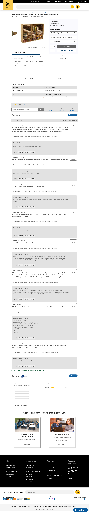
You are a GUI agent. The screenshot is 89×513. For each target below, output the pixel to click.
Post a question (72, 114)
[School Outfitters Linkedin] (54, 499)
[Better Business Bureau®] (85, 499)
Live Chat (70, 1)
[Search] (72, 6)
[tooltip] (19, 376)
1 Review (26, 105)
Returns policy (30, 479)
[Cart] (78, 7)
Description (29, 78)
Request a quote (10, 474)
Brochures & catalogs (53, 468)
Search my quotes (10, 482)
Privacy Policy (12, 506)
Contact (33, 471)
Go (78, 492)
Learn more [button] (61, 444)
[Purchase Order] (21, 499)
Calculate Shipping (66, 50)
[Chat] (66, 1)
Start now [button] (26, 444)
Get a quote (83, 1)
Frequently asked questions (54, 475)
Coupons (49, 478)
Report (32, 152)
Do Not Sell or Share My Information (30, 506)
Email (59, 1)
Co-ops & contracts (52, 473)
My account (29, 474)
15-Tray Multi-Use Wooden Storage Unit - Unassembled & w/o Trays (41, 191)
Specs (60, 78)
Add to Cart (66, 46)
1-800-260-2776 (48, 1)
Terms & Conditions (31, 482)
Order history (30, 476)
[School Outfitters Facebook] (49, 499)
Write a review (74, 376)
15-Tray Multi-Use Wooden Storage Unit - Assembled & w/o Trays (40, 136)
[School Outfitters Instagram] (52, 499)
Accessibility (77, 506)
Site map (70, 481)
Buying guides (51, 470)
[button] (73, 126)
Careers (70, 478)
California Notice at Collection (62, 506)
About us (70, 476)
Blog (48, 465)
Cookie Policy (47, 506)
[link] (15, 105)
